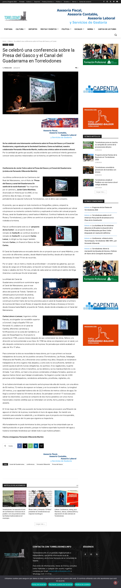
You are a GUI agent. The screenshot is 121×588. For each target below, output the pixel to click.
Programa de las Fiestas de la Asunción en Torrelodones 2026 (106, 157)
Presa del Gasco (57, 464)
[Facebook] (104, 1)
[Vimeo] (113, 1)
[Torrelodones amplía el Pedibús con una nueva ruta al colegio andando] (88, 182)
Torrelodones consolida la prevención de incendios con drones (105, 169)
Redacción (8, 68)
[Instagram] (107, 1)
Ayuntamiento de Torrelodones (64, 506)
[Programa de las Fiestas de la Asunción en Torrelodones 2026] (88, 157)
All (77, 485)
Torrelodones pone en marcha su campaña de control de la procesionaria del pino (106, 144)
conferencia (30, 464)
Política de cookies (83, 584)
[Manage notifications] (115, 583)
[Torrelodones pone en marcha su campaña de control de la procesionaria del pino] (88, 145)
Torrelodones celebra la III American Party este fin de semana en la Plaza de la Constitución (99, 217)
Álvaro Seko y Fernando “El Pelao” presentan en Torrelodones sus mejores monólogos (40, 512)
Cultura (10, 41)
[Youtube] (117, 1)
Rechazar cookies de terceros (60, 584)
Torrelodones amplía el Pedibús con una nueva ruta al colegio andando (106, 182)
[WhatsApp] (30, 445)
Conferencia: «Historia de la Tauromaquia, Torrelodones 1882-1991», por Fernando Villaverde (100, 240)
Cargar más (39, 524)
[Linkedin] (36, 445)
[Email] (41, 445)
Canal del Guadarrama (16, 464)
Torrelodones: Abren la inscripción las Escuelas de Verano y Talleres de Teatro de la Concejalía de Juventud (100, 251)
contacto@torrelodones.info (59, 571)
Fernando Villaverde (43, 464)
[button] (115, 35)
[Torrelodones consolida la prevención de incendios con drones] (88, 170)
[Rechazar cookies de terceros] (118, 582)
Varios (11, 44)
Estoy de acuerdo (39, 584)
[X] (110, 1)
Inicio (4, 41)
